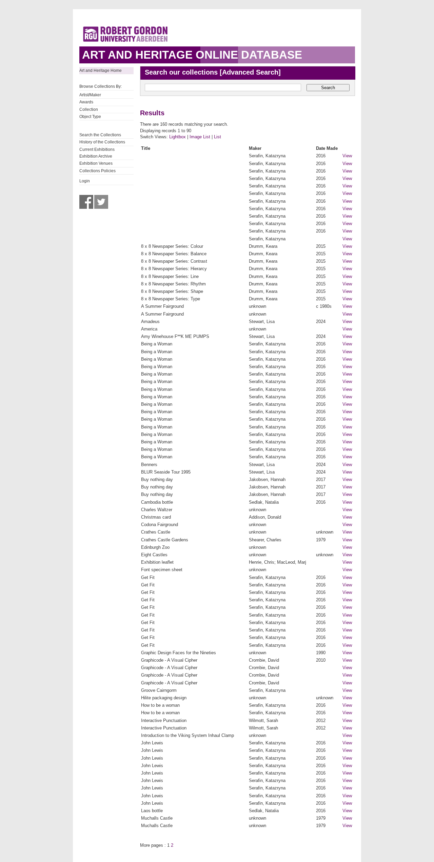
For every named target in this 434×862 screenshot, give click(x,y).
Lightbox (177, 136)
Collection (88, 109)
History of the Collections (102, 142)
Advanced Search (250, 72)
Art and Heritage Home (100, 70)
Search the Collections (100, 135)
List (217, 136)
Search (328, 87)
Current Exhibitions (97, 149)
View (347, 155)
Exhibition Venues (96, 163)
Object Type (90, 116)
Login (84, 181)
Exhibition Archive (95, 156)
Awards (86, 102)
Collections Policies (97, 170)
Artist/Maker (90, 95)
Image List (200, 136)
